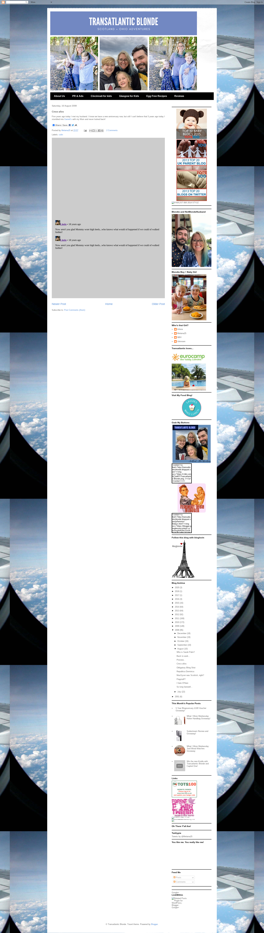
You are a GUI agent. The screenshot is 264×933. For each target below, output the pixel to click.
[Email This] (90, 130)
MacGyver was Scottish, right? (190, 675)
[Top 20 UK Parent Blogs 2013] (191, 169)
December (182, 633)
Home (109, 304)
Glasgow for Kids (129, 96)
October (181, 641)
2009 (177, 626)
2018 (177, 591)
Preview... (181, 660)
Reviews (179, 96)
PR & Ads (77, 96)
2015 (177, 603)
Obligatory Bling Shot (186, 667)
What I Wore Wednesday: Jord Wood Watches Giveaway (198, 748)
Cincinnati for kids (101, 96)
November (182, 637)
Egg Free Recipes (156, 96)
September (182, 645)
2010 (177, 622)
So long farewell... (185, 687)
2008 (177, 630)
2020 (177, 587)
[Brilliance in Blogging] (185, 202)
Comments (180, 882)
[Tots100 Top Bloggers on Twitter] (191, 200)
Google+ (175, 892)
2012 (177, 614)
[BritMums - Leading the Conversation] (184, 819)
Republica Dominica (185, 671)
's (68, 119)
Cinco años (182, 664)
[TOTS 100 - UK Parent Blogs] (184, 797)
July (179, 692)
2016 (177, 599)
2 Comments (112, 130)
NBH (179, 337)
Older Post (158, 304)
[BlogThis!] (93, 130)
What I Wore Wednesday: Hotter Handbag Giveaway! (198, 717)
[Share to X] (96, 130)
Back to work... (183, 656)
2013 (177, 611)
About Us (59, 96)
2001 (177, 696)
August (180, 649)
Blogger (154, 924)
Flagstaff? (181, 679)
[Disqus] (108, 178)
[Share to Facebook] (99, 130)
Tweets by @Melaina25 (182, 836)
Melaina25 (181, 333)
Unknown (181, 341)
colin (61, 134)
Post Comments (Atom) (74, 310)
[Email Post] (85, 130)
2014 (177, 607)
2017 (177, 595)
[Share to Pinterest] (102, 130)
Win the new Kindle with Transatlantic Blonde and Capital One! (198, 763)
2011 (177, 618)
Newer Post (59, 304)
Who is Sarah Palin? (186, 652)
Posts (178, 877)
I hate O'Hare (182, 683)
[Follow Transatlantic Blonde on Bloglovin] (183, 577)
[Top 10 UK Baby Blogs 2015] (191, 138)
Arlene (180, 329)
